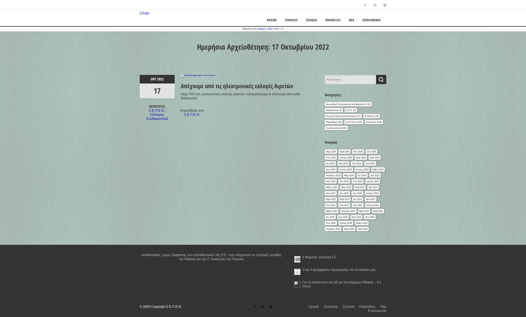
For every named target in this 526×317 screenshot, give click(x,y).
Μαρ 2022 (331, 199)
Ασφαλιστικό (332, 110)
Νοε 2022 (331, 193)
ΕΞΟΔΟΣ (369, 116)
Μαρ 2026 (331, 151)
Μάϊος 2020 (361, 223)
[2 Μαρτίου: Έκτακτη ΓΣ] (297, 259)
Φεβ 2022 (345, 199)
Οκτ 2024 (356, 163)
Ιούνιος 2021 (372, 205)
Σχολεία (311, 20)
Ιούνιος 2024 (362, 169)
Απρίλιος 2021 (348, 211)
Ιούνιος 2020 (346, 223)
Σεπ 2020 (331, 223)
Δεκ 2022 (373, 187)
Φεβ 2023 (360, 187)
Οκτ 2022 (344, 193)
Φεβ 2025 (375, 157)
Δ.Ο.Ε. (349, 110)
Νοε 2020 (356, 217)
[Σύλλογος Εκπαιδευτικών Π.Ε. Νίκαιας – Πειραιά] (144, 13)
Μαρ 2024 (349, 175)
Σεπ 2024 (370, 163)
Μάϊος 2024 (378, 169)
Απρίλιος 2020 (333, 229)
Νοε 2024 (343, 163)
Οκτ (277, 28)
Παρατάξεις (333, 20)
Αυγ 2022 (357, 193)
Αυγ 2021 (357, 205)
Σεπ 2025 (331, 157)
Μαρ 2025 (361, 157)
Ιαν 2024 (362, 175)
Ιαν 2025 (330, 163)
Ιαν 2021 (330, 217)
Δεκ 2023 (375, 175)
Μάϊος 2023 (331, 187)
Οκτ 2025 (371, 151)
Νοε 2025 (358, 151)
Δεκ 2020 (343, 217)
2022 (270, 28)
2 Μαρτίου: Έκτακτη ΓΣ (319, 257)
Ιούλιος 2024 (345, 169)
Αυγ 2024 (331, 169)
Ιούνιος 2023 (372, 181)
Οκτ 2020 (370, 217)
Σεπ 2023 (357, 181)
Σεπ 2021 (344, 205)
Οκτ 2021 (331, 205)
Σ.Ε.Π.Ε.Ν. (157, 110)
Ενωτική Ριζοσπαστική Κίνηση (341, 116)
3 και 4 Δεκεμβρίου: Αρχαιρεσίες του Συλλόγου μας (339, 269)
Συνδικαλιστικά (157, 118)
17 (157, 91)
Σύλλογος (291, 20)
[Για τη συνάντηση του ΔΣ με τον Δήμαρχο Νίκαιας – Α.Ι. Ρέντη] (297, 284)
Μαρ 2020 (349, 229)
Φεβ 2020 (363, 229)
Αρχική (272, 20)
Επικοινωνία (371, 20)
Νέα (351, 20)
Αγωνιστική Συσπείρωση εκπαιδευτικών (346, 104)
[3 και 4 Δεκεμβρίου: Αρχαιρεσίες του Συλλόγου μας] (297, 272)
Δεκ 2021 (370, 199)
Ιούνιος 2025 (346, 157)
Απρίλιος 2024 (333, 175)
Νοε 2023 (331, 181)
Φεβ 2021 (378, 211)
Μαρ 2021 (364, 211)
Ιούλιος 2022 (372, 193)
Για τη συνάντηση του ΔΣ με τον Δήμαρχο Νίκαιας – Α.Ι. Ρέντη (342, 284)
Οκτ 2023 (344, 181)
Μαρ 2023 (346, 187)
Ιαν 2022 (357, 199)
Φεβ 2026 (345, 151)
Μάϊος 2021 (331, 211)
